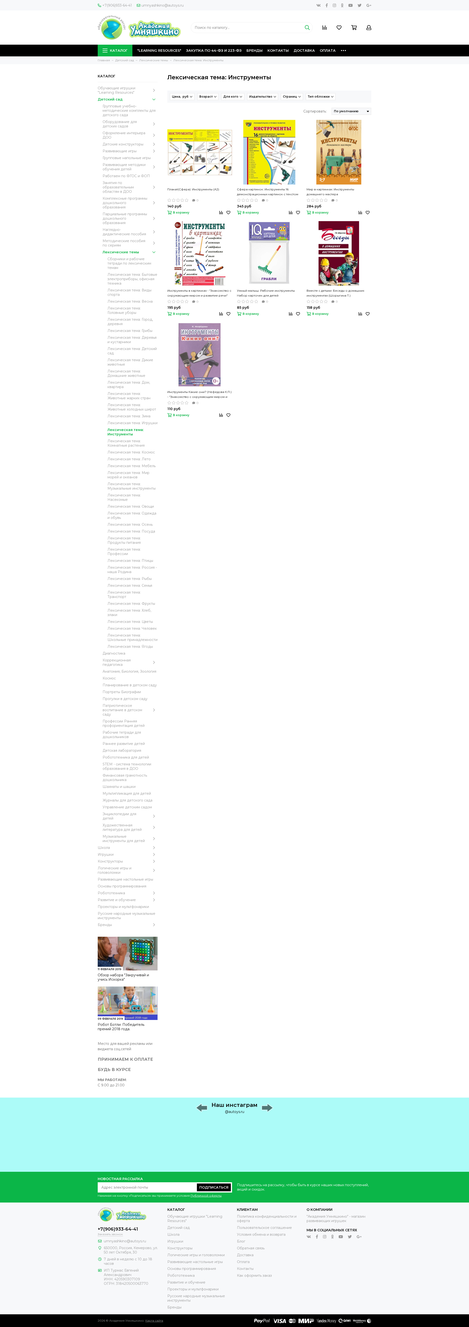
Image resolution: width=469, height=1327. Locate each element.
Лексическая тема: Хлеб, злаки (129, 612)
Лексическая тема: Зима (128, 416)
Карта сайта (154, 1320)
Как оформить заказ (254, 1275)
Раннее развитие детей (124, 743)
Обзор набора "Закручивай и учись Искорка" (123, 977)
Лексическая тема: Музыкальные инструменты (131, 486)
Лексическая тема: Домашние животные (126, 373)
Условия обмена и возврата (261, 1234)
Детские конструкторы (123, 144)
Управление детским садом (127, 807)
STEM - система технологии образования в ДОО (127, 766)
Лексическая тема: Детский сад (132, 351)
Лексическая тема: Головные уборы (124, 310)
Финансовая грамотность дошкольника (125, 777)
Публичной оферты (206, 1195)
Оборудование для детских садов (120, 124)
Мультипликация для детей (127, 793)
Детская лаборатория (122, 750)
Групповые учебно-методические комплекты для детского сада (129, 110)
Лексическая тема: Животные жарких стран (128, 395)
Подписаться (213, 1187)
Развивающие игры (120, 151)
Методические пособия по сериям (124, 243)
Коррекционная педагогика (117, 662)
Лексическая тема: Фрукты (131, 603)
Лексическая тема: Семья (129, 585)
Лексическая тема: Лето (129, 459)
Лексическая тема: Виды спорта (129, 292)
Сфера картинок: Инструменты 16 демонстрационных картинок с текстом (267, 191)
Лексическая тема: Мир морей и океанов (128, 475)
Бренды (254, 50)
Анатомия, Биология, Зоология (129, 671)
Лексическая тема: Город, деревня (130, 321)
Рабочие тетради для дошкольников (122, 734)
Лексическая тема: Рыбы (129, 578)
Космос (109, 678)
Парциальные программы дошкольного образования (125, 218)
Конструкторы (110, 861)
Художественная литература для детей (122, 827)
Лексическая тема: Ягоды (130, 646)
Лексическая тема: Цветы (130, 621)
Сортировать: (315, 111)
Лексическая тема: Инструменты (125, 432)
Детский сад (110, 99)
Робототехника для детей (126, 757)
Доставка (304, 50)
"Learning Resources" (159, 50)
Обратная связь (251, 1248)
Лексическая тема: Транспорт (124, 594)
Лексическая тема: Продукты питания (124, 540)
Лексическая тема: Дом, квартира (128, 384)
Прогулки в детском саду (125, 699)
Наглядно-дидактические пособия (124, 231)
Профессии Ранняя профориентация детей (124, 723)
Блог (241, 1241)
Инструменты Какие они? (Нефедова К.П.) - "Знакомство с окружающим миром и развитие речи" (199, 394)
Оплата (328, 50)
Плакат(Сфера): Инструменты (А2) (193, 189)
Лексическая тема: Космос (131, 452)
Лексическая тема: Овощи (130, 506)
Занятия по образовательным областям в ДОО (118, 187)
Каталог (119, 50)
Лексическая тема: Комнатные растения (126, 443)
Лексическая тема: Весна (130, 301)
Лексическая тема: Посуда (131, 531)
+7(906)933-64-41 (117, 5)
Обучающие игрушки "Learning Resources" (116, 90)
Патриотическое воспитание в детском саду (122, 710)
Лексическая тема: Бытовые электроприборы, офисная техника (132, 279)
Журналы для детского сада (127, 800)
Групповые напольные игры (127, 158)
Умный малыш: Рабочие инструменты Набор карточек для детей (266, 293)
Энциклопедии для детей (119, 816)
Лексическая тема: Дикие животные (130, 362)
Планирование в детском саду (130, 685)
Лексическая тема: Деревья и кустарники (132, 339)
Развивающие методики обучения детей (124, 167)
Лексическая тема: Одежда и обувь (131, 515)
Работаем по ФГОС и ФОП (126, 176)
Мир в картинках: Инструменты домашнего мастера (330, 191)
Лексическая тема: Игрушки (132, 423)
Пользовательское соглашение (264, 1227)
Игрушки (106, 854)
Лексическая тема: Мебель (131, 466)
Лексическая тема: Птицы (130, 560)
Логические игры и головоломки (114, 870)
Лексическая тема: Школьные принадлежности (132, 637)
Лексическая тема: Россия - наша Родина (132, 569)
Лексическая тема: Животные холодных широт (131, 407)
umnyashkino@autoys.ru (162, 5)
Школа (104, 847)
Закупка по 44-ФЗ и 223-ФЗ (214, 50)
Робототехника (111, 893)
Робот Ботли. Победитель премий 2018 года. (121, 1026)
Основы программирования (122, 886)
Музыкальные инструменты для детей (124, 838)
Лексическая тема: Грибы (129, 331)
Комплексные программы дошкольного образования (125, 202)
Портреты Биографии (122, 692)
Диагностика (114, 653)
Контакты (278, 50)
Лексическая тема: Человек (132, 628)
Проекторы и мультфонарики (123, 907)
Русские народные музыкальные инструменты (126, 915)
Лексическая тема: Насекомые (124, 497)
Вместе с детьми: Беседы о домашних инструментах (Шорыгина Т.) (335, 293)
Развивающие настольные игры (125, 879)
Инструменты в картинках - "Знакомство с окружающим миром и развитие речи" (199, 293)
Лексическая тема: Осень (130, 524)
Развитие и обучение (117, 900)
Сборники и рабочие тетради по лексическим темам (129, 263)
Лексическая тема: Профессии (124, 551)
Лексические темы (121, 252)
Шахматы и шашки (119, 786)
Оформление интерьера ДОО (124, 135)
